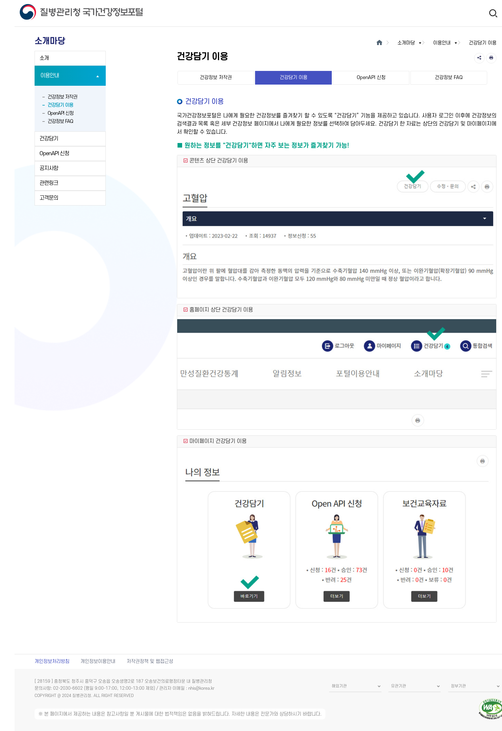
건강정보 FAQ (60, 121)
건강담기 (49, 139)
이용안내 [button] (442, 43)
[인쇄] (491, 58)
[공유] (479, 58)
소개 (44, 58)
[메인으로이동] (379, 43)
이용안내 (49, 76)
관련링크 (49, 183)
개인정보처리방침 (52, 661)
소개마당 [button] (406, 43)
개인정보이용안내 (97, 661)
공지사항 (49, 168)
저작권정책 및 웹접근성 (150, 661)
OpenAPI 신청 (60, 113)
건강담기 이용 (60, 105)
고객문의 (49, 198)
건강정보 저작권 (62, 97)
